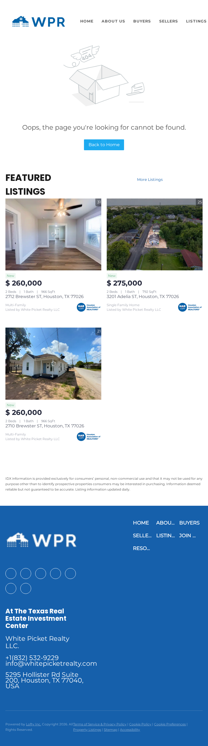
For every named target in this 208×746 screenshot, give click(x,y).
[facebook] (10, 573)
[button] (38, 21)
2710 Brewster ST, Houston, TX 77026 (44, 425)
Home (86, 21)
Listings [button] (196, 21)
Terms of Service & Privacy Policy (99, 724)
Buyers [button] (142, 21)
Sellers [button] (168, 21)
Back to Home (104, 144)
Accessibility (130, 730)
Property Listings (87, 730)
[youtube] (70, 573)
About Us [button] (113, 21)
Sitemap (110, 730)
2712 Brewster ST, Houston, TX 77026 (44, 296)
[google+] (25, 588)
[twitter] (40, 573)
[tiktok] (10, 588)
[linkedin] (25, 573)
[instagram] (55, 573)
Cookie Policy (140, 724)
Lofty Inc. (33, 724)
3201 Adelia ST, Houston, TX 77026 (143, 296)
